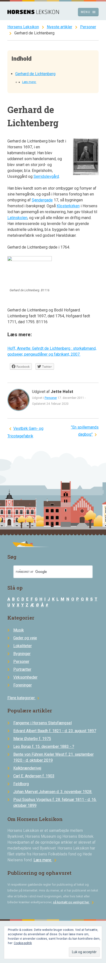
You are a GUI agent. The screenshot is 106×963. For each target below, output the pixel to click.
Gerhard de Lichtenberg (35, 73)
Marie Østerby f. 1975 (32, 738)
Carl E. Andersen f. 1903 (33, 776)
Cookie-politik (23, 943)
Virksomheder (25, 677)
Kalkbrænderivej (27, 768)
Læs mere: (29, 82)
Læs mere (46, 860)
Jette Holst (62, 391)
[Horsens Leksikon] (33, 12)
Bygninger (22, 653)
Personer (88, 27)
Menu (88, 12)
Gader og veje (25, 638)
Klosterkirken (68, 206)
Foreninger (22, 685)
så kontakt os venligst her (74, 902)
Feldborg (21, 784)
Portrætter (22, 669)
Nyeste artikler (59, 27)
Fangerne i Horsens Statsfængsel (42, 723)
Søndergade (42, 200)
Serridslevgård (46, 176)
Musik (18, 630)
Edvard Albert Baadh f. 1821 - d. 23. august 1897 (54, 730)
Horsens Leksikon (23, 27)
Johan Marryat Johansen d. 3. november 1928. (52, 791)
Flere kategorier (24, 698)
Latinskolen (17, 217)
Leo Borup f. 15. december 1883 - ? (43, 746)
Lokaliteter (22, 645)
